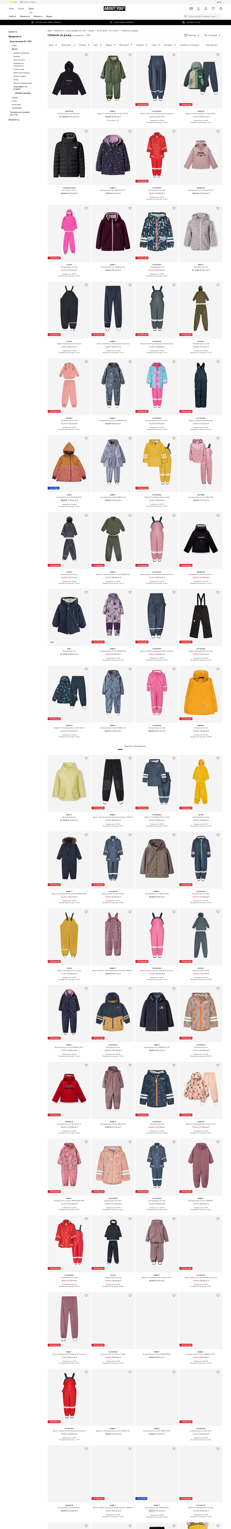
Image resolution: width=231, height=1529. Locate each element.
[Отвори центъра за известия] (205, 8)
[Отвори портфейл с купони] (190, 8)
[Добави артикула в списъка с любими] (86, 55)
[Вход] (198, 8)
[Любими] (213, 8)
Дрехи (91, 31)
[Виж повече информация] (69, 120)
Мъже (21, 8)
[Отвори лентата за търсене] (184, 16)
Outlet (15, 2)
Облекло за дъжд (130, 31)
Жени (11, 8)
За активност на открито (108, 31)
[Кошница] (220, 8)
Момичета (59, 31)
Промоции (66, 45)
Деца (31, 8)
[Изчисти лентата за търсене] (220, 16)
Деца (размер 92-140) (76, 31)
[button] (192, 35)
